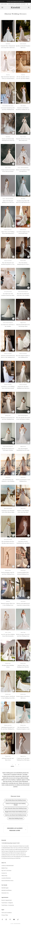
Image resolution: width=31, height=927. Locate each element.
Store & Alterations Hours (7, 880)
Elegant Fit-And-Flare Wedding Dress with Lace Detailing (23, 387)
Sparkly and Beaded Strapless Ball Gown (23, 46)
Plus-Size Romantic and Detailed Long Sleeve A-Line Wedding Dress (8, 263)
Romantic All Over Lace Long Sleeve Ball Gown (23, 139)
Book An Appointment (7, 900)
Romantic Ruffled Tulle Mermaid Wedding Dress (23, 573)
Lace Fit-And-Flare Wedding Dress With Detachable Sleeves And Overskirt (8, 635)
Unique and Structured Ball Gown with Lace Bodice (8, 170)
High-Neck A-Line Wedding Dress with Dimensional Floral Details (8, 232)
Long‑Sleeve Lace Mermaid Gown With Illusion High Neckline (8, 511)
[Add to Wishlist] (13, 40)
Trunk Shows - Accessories (8, 905)
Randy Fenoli (8, 477)
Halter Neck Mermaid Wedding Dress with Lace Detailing (8, 201)
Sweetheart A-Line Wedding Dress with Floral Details (8, 387)
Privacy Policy (5, 915)
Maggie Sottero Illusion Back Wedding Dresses (15, 811)
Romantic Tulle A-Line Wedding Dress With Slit (23, 666)
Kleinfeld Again (5, 887)
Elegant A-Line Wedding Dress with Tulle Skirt (23, 511)
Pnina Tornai (23, 539)
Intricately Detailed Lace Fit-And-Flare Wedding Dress (8, 108)
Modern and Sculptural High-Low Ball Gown (23, 170)
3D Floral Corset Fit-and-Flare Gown (8, 759)
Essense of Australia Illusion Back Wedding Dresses (16, 804)
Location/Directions (6, 878)
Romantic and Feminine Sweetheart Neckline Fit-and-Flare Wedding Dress (23, 108)
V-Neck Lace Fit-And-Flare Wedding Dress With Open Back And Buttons (23, 759)
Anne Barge (23, 198)
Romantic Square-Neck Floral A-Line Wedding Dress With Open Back (8, 697)
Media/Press (4, 868)
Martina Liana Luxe (8, 229)
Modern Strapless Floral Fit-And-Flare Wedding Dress (23, 635)
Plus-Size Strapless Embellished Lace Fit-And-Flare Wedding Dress (23, 449)
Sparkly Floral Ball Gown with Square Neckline (8, 449)
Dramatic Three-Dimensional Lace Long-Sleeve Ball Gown (8, 46)
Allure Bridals (23, 105)
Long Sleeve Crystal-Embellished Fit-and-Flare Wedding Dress (23, 542)
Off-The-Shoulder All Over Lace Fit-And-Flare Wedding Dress (23, 77)
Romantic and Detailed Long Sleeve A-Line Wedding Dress (8, 356)
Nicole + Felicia (23, 136)
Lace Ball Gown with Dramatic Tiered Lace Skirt (7, 294)
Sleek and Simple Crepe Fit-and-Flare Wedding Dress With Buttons (8, 573)
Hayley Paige (23, 632)
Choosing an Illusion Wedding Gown (14, 829)
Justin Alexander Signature (23, 291)
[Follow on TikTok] (18, 919)
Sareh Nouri (8, 43)
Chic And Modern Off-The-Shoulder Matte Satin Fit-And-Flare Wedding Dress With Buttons (8, 542)
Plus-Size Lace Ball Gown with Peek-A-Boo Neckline (23, 294)
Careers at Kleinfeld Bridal (7, 865)
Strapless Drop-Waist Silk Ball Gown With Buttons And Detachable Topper (23, 201)
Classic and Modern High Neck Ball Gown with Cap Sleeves (8, 139)
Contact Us (4, 873)
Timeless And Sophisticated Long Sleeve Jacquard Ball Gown (23, 604)
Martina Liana (8, 415)
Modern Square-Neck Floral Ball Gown (23, 697)
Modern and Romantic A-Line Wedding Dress (23, 480)
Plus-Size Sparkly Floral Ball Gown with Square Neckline (23, 418)
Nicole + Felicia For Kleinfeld (23, 167)
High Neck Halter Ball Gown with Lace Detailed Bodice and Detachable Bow (8, 77)
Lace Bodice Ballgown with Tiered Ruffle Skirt (23, 232)
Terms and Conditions (7, 912)
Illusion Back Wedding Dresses (16, 818)
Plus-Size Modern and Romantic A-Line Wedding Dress (8, 480)
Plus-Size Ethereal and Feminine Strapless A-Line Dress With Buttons (23, 728)
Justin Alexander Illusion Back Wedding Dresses (16, 808)
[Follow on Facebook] (2, 919)
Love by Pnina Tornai (8, 291)
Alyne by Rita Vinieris (8, 508)
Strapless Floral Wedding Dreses (8, 666)
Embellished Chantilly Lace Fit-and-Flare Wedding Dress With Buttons (8, 728)
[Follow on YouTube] (14, 919)
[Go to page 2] (18, 764)
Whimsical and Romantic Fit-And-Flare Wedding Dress (8, 418)
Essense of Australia (8, 260)
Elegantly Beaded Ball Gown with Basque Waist (23, 325)
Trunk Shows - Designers (7, 902)
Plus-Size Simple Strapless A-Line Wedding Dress (23, 356)
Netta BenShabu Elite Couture (7, 105)
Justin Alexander (23, 43)
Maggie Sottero (23, 322)
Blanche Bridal (23, 260)
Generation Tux (5, 893)
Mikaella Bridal (8, 570)
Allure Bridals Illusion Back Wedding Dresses (15, 800)
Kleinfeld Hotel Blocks (7, 890)
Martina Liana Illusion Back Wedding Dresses (15, 815)
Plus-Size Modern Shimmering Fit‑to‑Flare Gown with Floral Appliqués (23, 263)
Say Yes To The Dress (6, 870)
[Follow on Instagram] (6, 919)
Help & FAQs (4, 875)
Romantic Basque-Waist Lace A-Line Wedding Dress (8, 604)
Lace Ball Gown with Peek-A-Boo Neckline (8, 325)
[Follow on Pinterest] (10, 919)
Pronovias (8, 74)
